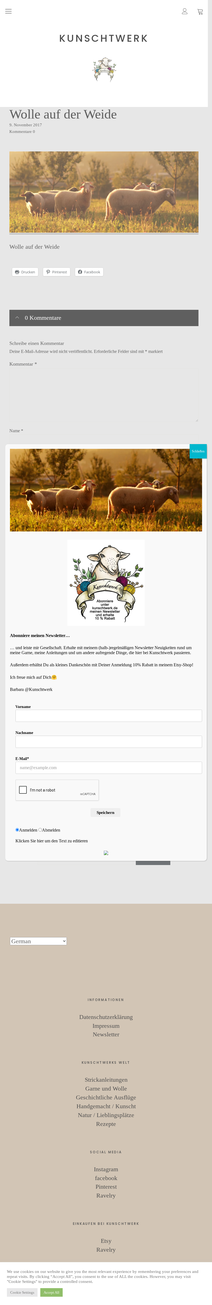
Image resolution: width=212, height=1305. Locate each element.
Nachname (24, 733)
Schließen (198, 451)
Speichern (105, 812)
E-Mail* (22, 759)
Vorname (23, 707)
